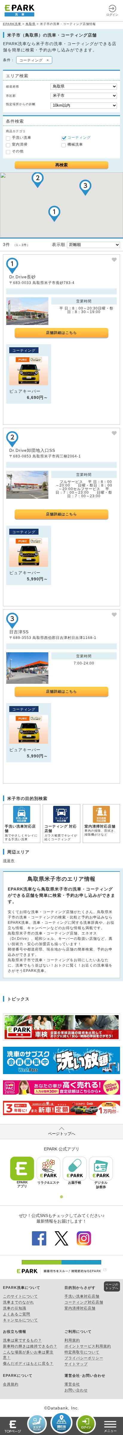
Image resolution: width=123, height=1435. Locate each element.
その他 (18, 151)
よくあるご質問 (16, 1314)
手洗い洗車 (21, 137)
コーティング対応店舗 (83, 1302)
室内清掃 (19, 144)
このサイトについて (20, 1296)
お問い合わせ (76, 1390)
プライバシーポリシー (83, 1358)
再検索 (61, 164)
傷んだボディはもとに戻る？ (28, 1363)
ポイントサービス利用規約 (87, 1346)
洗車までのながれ (18, 1302)
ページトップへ (61, 1133)
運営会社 (72, 1384)
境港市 (9, 861)
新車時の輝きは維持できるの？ (30, 1346)
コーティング (79, 137)
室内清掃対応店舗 (80, 1308)
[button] (54, 213)
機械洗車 (75, 144)
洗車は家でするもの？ (22, 1340)
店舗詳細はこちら (61, 333)
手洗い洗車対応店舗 (81, 1296)
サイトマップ (76, 1364)
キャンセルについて (20, 1320)
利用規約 (72, 1340)
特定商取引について (81, 1352)
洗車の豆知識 (14, 1308)
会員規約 (11, 1384)
